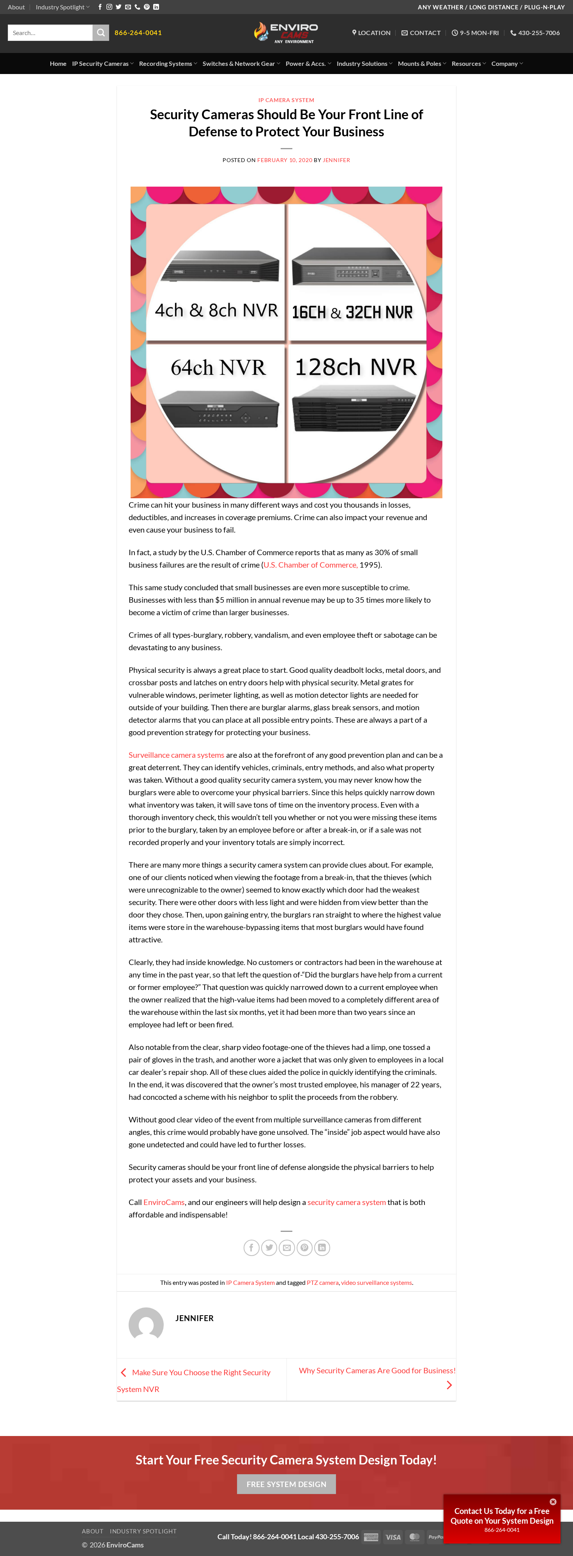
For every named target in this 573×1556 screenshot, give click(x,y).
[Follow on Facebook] (100, 7)
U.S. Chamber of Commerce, (311, 564)
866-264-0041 (502, 1529)
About (16, 7)
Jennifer (336, 160)
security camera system (347, 1202)
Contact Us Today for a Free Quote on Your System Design (502, 1515)
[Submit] (101, 33)
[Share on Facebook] (252, 1248)
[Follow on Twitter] (119, 7)
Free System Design (286, 1484)
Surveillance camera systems (177, 754)
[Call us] (137, 7)
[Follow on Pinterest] (147, 7)
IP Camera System (286, 100)
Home (58, 63)
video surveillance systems (376, 1282)
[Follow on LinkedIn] (156, 7)
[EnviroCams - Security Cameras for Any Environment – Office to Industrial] (287, 33)
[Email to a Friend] (287, 1248)
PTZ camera (323, 1282)
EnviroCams (164, 1202)
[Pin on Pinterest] (305, 1248)
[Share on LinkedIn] (322, 1248)
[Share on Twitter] (269, 1248)
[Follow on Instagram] (109, 7)
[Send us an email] (128, 7)
